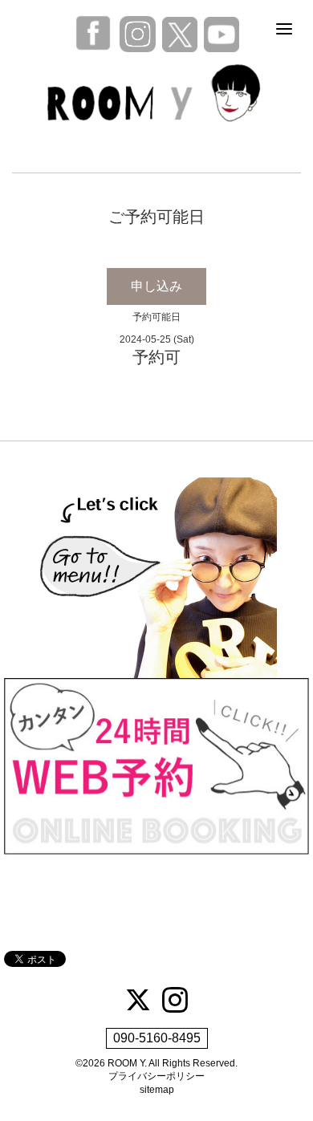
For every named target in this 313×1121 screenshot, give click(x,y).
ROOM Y (126, 1063)
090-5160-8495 (157, 1038)
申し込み (156, 286)
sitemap (157, 1089)
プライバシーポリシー (156, 1076)
